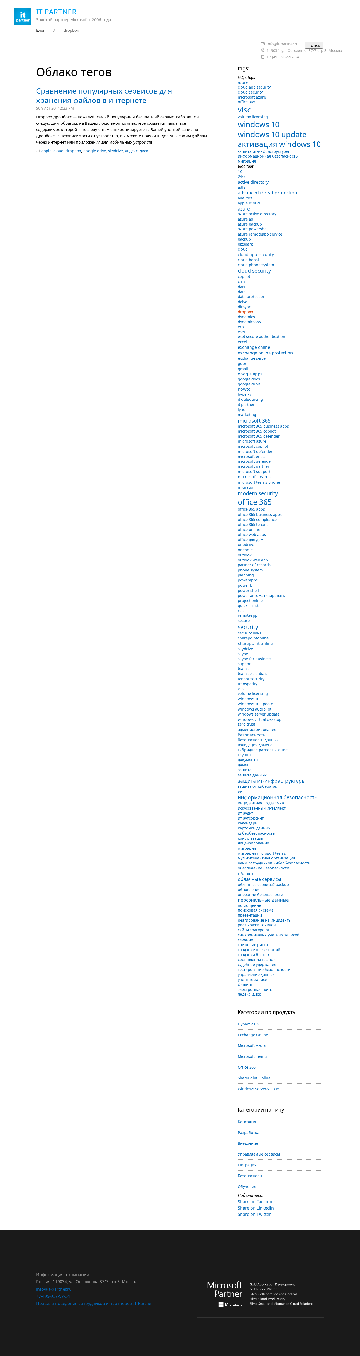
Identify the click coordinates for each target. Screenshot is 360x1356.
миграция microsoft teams (262, 853)
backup (244, 239)
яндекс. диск (136, 150)
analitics (245, 197)
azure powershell (253, 228)
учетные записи (252, 979)
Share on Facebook (257, 1202)
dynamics (246, 316)
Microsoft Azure (252, 1045)
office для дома (252, 539)
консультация (250, 838)
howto (244, 389)
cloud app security (254, 87)
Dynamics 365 (250, 1023)
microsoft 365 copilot (257, 431)
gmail (243, 368)
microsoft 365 (254, 420)
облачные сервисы (259, 879)
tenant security (251, 678)
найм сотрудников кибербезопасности (274, 862)
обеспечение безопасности (263, 867)
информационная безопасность (268, 156)
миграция (247, 161)
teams (243, 668)
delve (242, 301)
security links (249, 632)
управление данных (256, 974)
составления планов (256, 959)
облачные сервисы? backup (263, 884)
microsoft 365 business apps (263, 426)
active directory (253, 182)
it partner (246, 404)
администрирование (257, 729)
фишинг (245, 984)
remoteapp (247, 615)
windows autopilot (254, 709)
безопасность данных (258, 739)
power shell (248, 590)
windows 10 (258, 124)
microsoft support (254, 471)
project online (250, 600)
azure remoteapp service (260, 234)
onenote (245, 549)
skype (243, 653)
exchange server (252, 358)
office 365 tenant (253, 524)
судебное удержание (257, 964)
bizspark (245, 244)
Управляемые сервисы (259, 1154)
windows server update (258, 714)
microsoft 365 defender (259, 436)
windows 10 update (272, 134)
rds (241, 610)
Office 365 (247, 1067)
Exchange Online (253, 1034)
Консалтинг (248, 1121)
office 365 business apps (260, 514)
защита (244, 769)
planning (246, 574)
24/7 (241, 176)
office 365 (246, 101)
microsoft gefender (255, 461)
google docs (249, 378)
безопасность (251, 735)
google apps (250, 374)
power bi (246, 585)
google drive (94, 150)
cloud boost (248, 259)
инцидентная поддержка (261, 802)
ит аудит (245, 813)
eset (241, 331)
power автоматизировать (261, 595)
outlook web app (253, 559)
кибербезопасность (256, 833)
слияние (245, 939)
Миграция (247, 1164)
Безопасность (251, 1175)
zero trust (246, 724)
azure (243, 82)
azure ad (245, 219)
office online (249, 529)
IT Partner (56, 12)
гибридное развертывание (263, 749)
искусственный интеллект (262, 808)
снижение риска (253, 944)
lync (241, 409)
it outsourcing (250, 399)
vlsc (244, 109)
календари (247, 822)
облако (245, 873)
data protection (251, 296)
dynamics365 (249, 321)
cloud (243, 249)
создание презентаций (259, 949)
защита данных (252, 774)
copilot (244, 276)
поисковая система (256, 910)
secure (244, 620)
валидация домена (255, 744)
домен (244, 764)
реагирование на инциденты (264, 920)
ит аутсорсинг (251, 818)
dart (241, 286)
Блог (40, 30)
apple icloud (52, 150)
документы (248, 759)
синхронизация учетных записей (268, 934)
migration (247, 487)
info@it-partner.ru (54, 1289)
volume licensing (253, 116)
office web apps (252, 534)
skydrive (115, 150)
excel (242, 341)
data (242, 291)
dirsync (244, 306)
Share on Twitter (254, 1214)
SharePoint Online (254, 1077)
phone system (250, 569)
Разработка (248, 1132)
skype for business (254, 658)
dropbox (73, 150)
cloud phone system (256, 264)
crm (241, 281)
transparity (247, 683)
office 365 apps (251, 509)
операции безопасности (260, 894)
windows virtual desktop (259, 719)
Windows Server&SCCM (259, 1088)
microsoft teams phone (259, 482)
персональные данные (263, 900)
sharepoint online (255, 643)
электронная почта (256, 989)
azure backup (250, 224)
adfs (241, 187)
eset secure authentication (261, 336)
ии (240, 791)
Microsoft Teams (252, 1056)
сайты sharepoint (253, 929)
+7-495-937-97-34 (53, 1296)
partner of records (254, 564)
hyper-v (244, 394)
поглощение (249, 905)
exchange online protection (265, 353)
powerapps (248, 579)
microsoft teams (254, 476)
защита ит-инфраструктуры (263, 151)
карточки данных (254, 827)
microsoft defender (255, 451)
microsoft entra (251, 456)
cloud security (250, 92)
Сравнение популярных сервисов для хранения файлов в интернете (104, 95)
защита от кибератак (257, 786)
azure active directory (257, 213)
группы (244, 754)
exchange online (254, 347)
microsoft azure (252, 97)
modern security (258, 493)
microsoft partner (253, 466)
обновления (249, 889)
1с (240, 171)
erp (241, 326)
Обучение (247, 1186)
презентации (250, 915)
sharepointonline (253, 637)
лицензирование (253, 842)
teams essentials (252, 673)
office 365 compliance (257, 519)
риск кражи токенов (257, 924)
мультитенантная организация (266, 857)
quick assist (248, 605)
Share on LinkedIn (256, 1208)
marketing (247, 414)
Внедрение (248, 1143)
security (248, 627)
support (245, 663)
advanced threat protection (267, 192)
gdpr (242, 363)
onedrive (246, 544)
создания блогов (253, 954)
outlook (245, 554)
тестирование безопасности (264, 969)
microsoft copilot (253, 446)
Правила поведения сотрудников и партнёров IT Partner (94, 1303)
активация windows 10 (279, 144)
